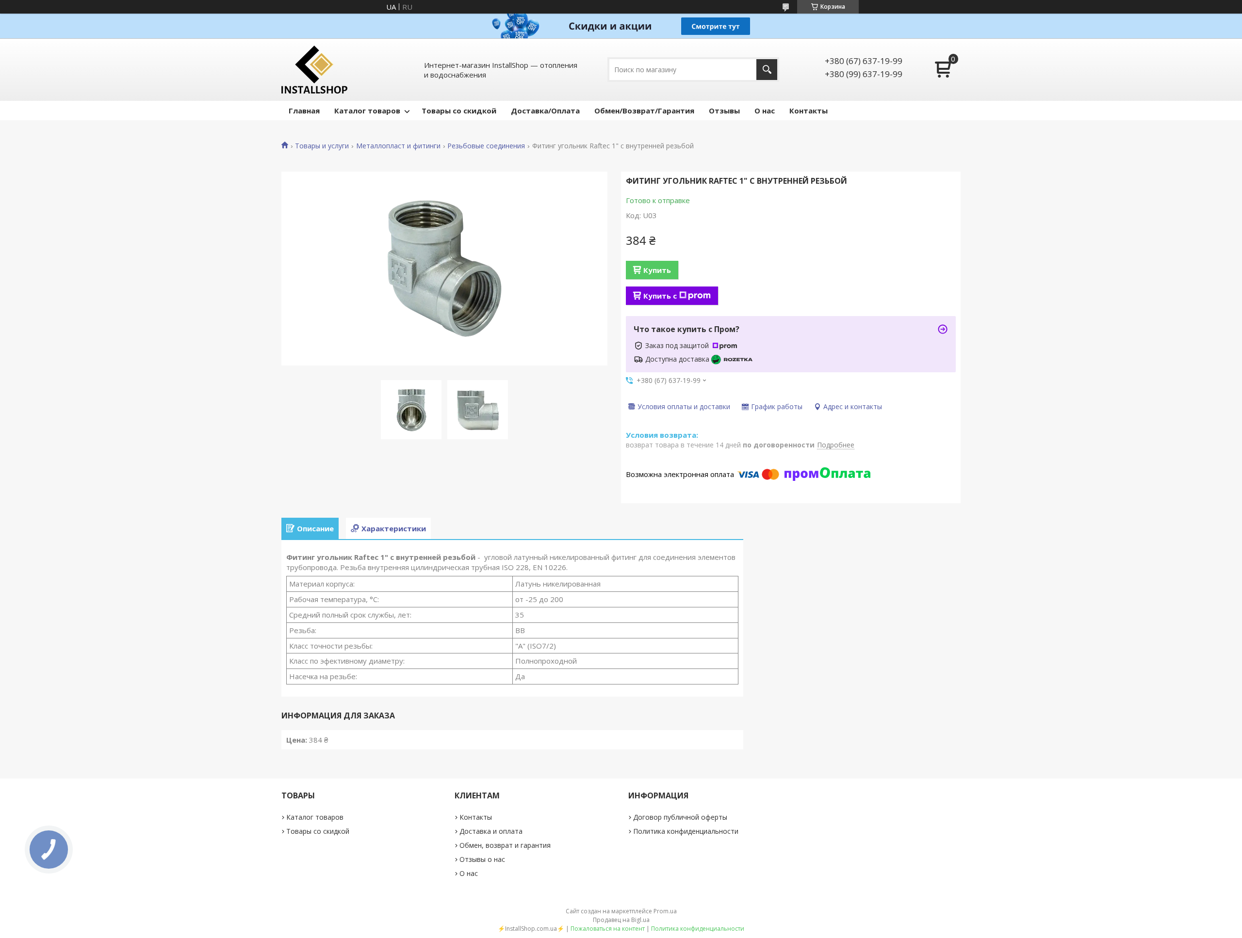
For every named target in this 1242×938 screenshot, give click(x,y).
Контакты (808, 110)
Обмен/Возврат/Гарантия (644, 110)
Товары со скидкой (459, 110)
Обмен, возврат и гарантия (505, 845)
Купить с (660, 296)
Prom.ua (665, 911)
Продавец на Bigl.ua (621, 920)
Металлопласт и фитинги (398, 146)
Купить (657, 270)
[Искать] (766, 69)
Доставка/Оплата (545, 110)
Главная (304, 110)
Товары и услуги (322, 146)
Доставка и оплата (491, 831)
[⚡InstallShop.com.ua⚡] (314, 70)
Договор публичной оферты (680, 817)
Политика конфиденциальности (685, 831)
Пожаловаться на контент (608, 928)
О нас (764, 110)
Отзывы (724, 110)
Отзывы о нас (482, 859)
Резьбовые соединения (486, 146)
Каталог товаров (367, 110)
